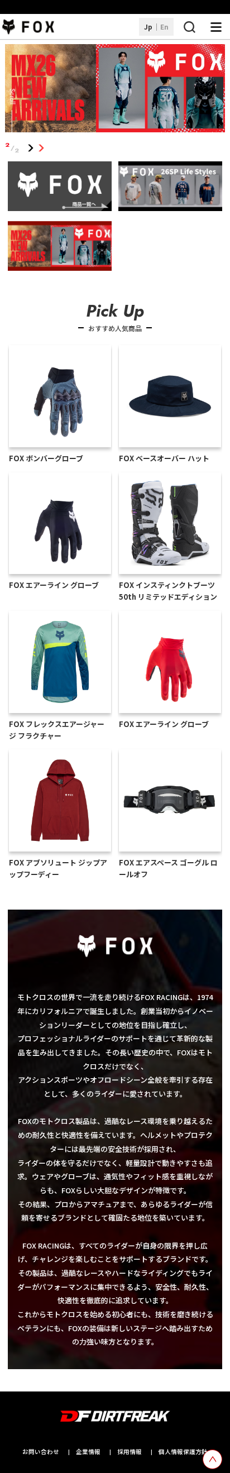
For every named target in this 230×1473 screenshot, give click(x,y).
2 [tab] (41, 148)
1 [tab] (31, 148)
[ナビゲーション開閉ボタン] (216, 27)
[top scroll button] (212, 1459)
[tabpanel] (115, 90)
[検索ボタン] (189, 27)
